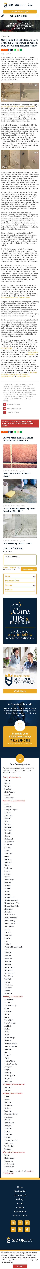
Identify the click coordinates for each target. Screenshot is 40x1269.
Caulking (5, 423)
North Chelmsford (10, 918)
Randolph (7, 1055)
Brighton (7, 1102)
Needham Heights (10, 1043)
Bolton (6, 1155)
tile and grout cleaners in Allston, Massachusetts (18, 107)
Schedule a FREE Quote (20, 12)
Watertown (8, 959)
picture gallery (33, 352)
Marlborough (9, 880)
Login (5, 567)
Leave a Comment (13, 548)
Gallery (20, 1199)
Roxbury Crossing (10, 1140)
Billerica (7, 824)
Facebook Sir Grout (13, 404)
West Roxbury (9, 1146)
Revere (6, 1131)
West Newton (9, 976)
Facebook (9, 50)
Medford (7, 886)
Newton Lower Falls (11, 903)
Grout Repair (15, 423)
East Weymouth (10, 1023)
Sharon (6, 1058)
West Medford (9, 973)
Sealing (29, 421)
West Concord (9, 967)
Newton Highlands (11, 900)
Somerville (8, 935)
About (20, 1203)
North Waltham (9, 923)
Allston (7, 1096)
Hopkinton (8, 862)
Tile (11, 421)
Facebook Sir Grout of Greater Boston (19, 373)
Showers (5, 425)
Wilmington (8, 985)
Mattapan (7, 1126)
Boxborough (8, 827)
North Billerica (9, 915)
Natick (6, 891)
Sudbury (7, 944)
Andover (7, 780)
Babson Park (8, 1000)
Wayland (7, 964)
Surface (9, 589)
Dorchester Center (10, 1114)
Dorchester (8, 1111)
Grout (16, 421)
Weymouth (8, 1081)
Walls (31, 423)
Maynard (7, 883)
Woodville (8, 994)
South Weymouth (10, 1064)
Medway (7, 1029)
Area (7, 576)
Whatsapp (15, 50)
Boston (6, 1099)
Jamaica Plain (9, 1123)
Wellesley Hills (9, 1076)
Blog (7, 36)
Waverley (7, 961)
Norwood (7, 1049)
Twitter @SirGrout (23, 376)
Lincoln (7, 871)
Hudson (7, 865)
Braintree (7, 1003)
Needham (7, 1040)
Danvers (7, 786)
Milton (6, 1035)
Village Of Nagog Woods (13, 947)
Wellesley (7, 1073)
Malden (7, 877)
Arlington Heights (10, 810)
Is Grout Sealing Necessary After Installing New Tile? (19, 509)
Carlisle (7, 836)
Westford (7, 979)
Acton (6, 804)
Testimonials (20, 1211)
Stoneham (7, 938)
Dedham (7, 1014)
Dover (6, 1017)
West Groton (8, 970)
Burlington (8, 830)
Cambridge (8, 833)
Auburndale (8, 815)
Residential (24, 423)
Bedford (7, 818)
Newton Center (9, 897)
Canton (7, 1008)
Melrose (7, 888)
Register (13, 567)
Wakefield (8, 953)
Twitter (12, 50)
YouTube (13, 1229)
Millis (6, 1032)
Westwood (8, 1078)
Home (3, 36)
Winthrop (7, 1149)
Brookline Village (10, 1005)
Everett (6, 851)
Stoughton (8, 1067)
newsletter (31, 354)
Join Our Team (20, 1215)
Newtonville (8, 909)
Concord (7, 848)
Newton (7, 894)
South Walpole (9, 1061)
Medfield (7, 1026)
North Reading (9, 921)
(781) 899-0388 (18, 16)
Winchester (8, 988)
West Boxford (9, 798)
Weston (7, 982)
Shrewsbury (8, 1161)
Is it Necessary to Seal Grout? (17, 543)
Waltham (7, 956)
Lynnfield (7, 789)
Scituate (7, 1090)
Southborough (9, 1164)
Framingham (8, 853)
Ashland (7, 813)
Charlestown (8, 1105)
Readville (7, 1129)
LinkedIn (20, 1229)
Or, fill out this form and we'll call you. (20, 744)
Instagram (13, 1222)
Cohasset (7, 1011)
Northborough (9, 1158)
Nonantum (8, 912)
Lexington (8, 868)
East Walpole (9, 1020)
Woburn (7, 991)
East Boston (8, 1117)
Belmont (7, 821)
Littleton (7, 874)
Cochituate (8, 845)
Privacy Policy (25, 1255)
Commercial (20, 1195)
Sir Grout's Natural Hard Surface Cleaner (15, 298)
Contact (20, 1207)
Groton (6, 856)
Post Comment (29, 569)
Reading (7, 929)
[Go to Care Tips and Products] (20, 621)
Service (8, 585)
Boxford (7, 783)
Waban (6, 950)
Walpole (7, 1070)
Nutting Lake (9, 926)
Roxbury (7, 1137)
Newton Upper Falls (11, 906)
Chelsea (7, 1108)
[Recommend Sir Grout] (20, 670)
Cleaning (22, 421)
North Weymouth (10, 1046)
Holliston (7, 859)
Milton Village (9, 1038)
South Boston (9, 1143)
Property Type (12, 580)
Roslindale (8, 1134)
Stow (6, 941)
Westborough (9, 1167)
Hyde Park (8, 1120)
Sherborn (7, 932)
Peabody (7, 795)
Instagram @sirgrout (14, 408)
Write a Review (2, 15)
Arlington (7, 807)
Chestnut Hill (9, 842)
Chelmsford (8, 839)
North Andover (9, 792)
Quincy (7, 1052)
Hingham (7, 1087)
